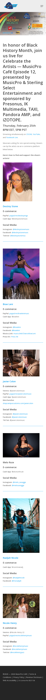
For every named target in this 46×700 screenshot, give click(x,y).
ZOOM (29, 134)
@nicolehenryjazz (17, 652)
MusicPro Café (21, 674)
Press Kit (14, 336)
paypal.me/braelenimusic (19, 313)
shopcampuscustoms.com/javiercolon (18, 403)
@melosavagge (18, 485)
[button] (41, 6)
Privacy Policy (18, 677)
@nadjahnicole (19, 578)
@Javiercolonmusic (20, 414)
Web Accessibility (9, 680)
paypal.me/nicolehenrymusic (20, 635)
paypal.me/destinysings (18, 215)
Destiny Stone (10, 206)
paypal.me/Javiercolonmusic (20, 394)
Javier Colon (9, 381)
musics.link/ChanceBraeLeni (24, 333)
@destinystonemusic (21, 229)
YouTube (36, 134)
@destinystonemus (18, 235)
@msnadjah (16, 581)
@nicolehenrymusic (20, 646)
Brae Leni (8, 304)
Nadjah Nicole (10, 557)
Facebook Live (12, 137)
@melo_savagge (19, 482)
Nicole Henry (10, 623)
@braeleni (17, 327)
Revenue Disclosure (34, 677)
